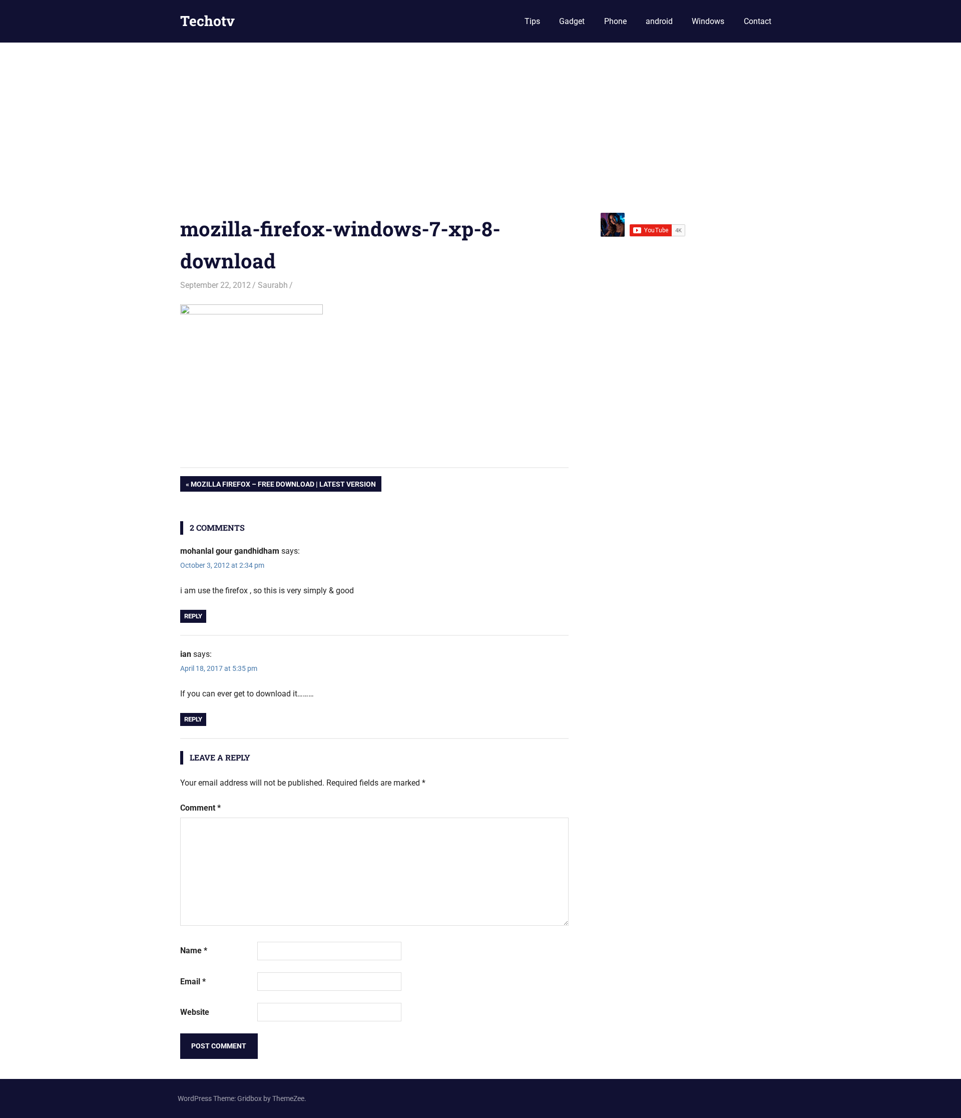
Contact (757, 21)
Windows (708, 21)
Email (193, 981)
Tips (532, 21)
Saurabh (273, 285)
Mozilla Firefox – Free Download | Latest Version (283, 486)
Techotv (207, 21)
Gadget (572, 21)
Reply (193, 616)
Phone (615, 21)
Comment (200, 808)
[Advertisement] (480, 118)
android (659, 21)
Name (193, 950)
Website (194, 1012)
